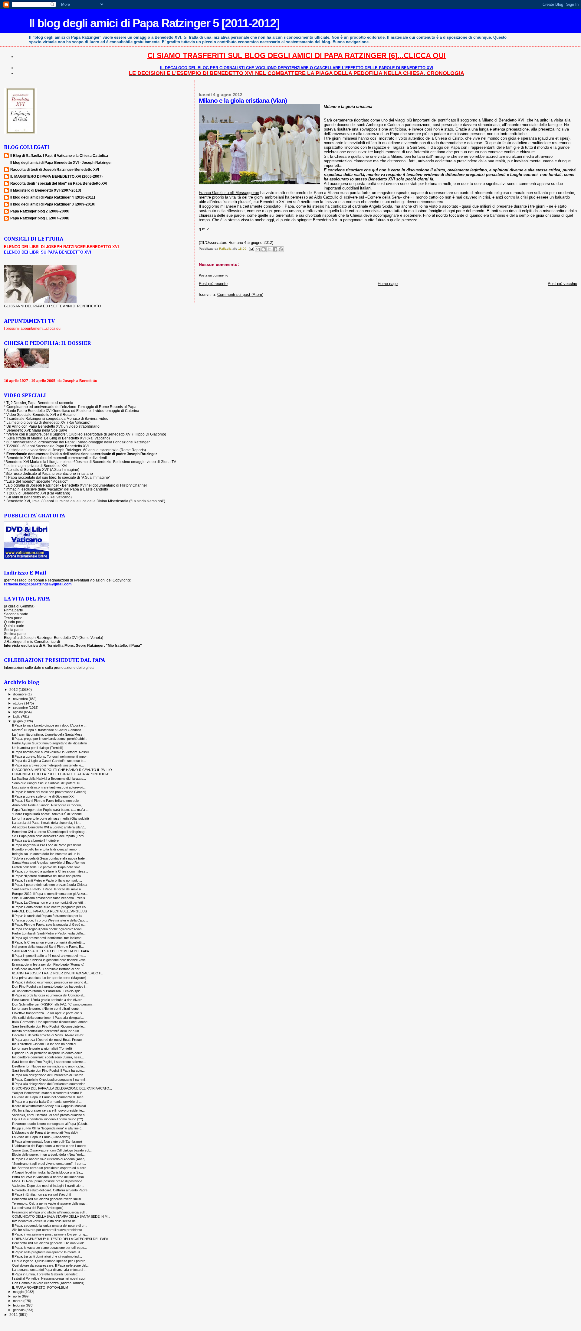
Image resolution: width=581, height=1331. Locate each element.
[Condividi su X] (269, 249)
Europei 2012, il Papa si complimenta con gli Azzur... (50, 893)
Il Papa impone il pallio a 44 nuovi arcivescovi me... (49, 955)
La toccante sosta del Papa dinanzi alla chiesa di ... (49, 1269)
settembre (21, 707)
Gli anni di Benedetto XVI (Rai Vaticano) (39, 497)
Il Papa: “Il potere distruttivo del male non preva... (48, 876)
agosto (18, 712)
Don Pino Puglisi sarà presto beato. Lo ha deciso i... (49, 986)
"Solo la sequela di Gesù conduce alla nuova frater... (50, 858)
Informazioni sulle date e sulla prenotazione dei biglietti (49, 667)
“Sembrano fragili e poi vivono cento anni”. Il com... (49, 1163)
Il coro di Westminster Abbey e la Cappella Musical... (50, 1106)
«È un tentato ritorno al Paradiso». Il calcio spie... (47, 991)
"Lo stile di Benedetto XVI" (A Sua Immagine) (42, 469)
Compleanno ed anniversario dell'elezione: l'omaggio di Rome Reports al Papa (71, 407)
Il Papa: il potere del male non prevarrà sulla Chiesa (49, 884)
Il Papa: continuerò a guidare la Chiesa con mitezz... (50, 871)
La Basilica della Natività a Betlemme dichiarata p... (49, 778)
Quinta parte (14, 626)
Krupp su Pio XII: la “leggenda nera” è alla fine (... (48, 1128)
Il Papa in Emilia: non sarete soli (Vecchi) (41, 1194)
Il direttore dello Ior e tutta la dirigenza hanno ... (46, 849)
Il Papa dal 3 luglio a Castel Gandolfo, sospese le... (49, 761)
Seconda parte (16, 614)
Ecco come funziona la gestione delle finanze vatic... (50, 960)
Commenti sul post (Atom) (240, 294)
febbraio (19, 1305)
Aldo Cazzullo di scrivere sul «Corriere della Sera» (358, 197)
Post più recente (213, 283)
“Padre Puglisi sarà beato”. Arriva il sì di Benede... (48, 814)
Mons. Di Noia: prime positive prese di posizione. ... (49, 1181)
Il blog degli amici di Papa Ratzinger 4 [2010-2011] (52, 197)
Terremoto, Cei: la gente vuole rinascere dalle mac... (50, 1203)
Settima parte (15, 634)
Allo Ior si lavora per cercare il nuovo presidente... (48, 1110)
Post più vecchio (562, 283)
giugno (18, 721)
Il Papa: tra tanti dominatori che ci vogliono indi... (47, 1256)
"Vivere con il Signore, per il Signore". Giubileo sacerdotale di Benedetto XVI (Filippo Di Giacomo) (86, 434)
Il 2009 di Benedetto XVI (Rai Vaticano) (38, 493)
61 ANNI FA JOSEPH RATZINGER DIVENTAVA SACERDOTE (57, 973)
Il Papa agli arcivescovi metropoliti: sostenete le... (48, 765)
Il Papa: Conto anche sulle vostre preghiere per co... (50, 907)
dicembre (20, 694)
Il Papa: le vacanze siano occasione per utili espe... (49, 1247)
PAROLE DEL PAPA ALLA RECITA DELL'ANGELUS (49, 911)
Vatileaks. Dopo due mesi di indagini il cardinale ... (48, 1185)
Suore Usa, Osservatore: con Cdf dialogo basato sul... (52, 1150)
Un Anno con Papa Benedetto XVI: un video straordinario (53, 426)
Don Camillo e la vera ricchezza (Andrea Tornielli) (48, 1283)
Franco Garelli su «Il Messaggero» (229, 192)
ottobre (18, 703)
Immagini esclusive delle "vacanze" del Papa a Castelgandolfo (56, 489)
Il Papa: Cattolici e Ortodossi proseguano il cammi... (49, 1079)
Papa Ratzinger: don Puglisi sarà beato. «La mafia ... (50, 809)
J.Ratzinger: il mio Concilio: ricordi (32, 641)
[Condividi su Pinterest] (281, 249)
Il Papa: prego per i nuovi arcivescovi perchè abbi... (49, 738)
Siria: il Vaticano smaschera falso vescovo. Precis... (50, 898)
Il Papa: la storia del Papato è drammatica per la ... (48, 916)
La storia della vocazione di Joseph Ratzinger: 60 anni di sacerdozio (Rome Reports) (76, 450)
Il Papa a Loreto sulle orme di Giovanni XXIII (44, 796)
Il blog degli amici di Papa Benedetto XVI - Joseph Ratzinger (61, 162)
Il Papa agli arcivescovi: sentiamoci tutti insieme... (48, 938)
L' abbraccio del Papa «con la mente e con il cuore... (50, 1146)
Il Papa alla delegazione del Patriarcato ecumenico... (50, 1084)
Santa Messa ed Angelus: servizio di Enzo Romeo (48, 862)
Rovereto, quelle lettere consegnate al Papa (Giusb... (51, 1123)
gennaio (19, 1310)
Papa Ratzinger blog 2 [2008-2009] (39, 211)
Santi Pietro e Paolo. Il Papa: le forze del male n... (48, 889)
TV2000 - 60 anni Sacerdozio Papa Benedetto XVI (47, 446)
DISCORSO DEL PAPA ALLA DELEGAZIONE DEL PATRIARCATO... (62, 1088)
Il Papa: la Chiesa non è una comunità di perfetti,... (48, 942)
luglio (17, 716)
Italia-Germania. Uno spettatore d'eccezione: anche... (51, 1022)
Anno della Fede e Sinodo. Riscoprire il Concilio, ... (48, 805)
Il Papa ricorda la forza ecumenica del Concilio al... (49, 995)
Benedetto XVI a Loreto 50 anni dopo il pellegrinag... (49, 832)
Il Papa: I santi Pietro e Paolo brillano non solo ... (47, 880)
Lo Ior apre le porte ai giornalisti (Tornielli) (42, 1048)
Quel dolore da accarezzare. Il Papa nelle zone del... (50, 1265)
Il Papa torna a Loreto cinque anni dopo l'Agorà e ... (49, 725)
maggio (19, 1292)
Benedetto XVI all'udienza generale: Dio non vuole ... (50, 1243)
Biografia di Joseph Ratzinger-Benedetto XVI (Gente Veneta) (53, 638)
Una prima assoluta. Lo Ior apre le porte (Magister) (49, 978)
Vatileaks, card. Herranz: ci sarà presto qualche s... (49, 1115)
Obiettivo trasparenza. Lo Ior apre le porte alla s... (48, 1013)
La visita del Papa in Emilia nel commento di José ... (49, 1097)
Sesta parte (13, 630)
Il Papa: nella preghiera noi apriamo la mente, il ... (47, 1252)
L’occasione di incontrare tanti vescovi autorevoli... (49, 787)
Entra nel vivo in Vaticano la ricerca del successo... (49, 1177)
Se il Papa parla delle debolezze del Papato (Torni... (49, 836)
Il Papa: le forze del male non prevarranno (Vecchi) (49, 792)
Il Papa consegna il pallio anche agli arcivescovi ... (48, 929)
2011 (14, 1314)
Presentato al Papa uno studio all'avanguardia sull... (49, 1212)
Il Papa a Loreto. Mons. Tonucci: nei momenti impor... (50, 756)
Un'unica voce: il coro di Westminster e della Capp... (50, 920)
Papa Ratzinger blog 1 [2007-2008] (39, 218)
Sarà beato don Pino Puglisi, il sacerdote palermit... (49, 1062)
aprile (17, 1296)
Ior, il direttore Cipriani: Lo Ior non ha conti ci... (45, 1044)
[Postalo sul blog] (264, 249)
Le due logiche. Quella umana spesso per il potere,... (50, 1261)
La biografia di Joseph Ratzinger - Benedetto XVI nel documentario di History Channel (76, 485)
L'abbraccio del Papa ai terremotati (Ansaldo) (45, 1132)
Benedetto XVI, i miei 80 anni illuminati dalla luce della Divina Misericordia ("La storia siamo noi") (85, 501)
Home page (388, 283)
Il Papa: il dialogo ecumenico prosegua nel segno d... (50, 982)
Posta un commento (213, 275)
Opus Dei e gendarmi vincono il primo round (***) (47, 1119)
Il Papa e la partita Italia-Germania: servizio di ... (47, 1101)
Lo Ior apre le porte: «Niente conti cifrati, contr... (46, 1008)
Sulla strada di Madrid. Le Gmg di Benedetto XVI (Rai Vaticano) (58, 438)
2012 (14, 689)
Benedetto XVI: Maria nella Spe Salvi (36, 430)
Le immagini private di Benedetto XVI (36, 466)
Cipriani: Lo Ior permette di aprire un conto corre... (48, 1053)
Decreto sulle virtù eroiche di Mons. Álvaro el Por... (49, 1035)
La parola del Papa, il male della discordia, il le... (46, 822)
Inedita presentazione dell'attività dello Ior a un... (47, 1031)
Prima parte (13, 610)
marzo (18, 1301)
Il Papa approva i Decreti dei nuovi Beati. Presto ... (48, 1039)
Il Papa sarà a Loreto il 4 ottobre (35, 840)
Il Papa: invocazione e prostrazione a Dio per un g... (50, 1234)
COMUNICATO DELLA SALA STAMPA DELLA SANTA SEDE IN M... (61, 1216)
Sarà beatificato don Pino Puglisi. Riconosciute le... (49, 1026)
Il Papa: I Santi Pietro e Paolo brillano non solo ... (47, 800)
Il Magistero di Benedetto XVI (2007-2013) (45, 190)
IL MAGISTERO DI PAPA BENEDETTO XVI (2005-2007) (56, 176)
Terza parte (13, 618)
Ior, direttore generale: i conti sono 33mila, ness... (48, 1057)
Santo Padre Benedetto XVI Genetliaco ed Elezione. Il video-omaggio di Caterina (72, 411)
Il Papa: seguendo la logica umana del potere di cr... (49, 1225)
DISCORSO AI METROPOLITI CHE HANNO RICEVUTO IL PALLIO (62, 770)
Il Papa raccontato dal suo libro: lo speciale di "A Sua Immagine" (57, 477)
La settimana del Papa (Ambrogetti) (38, 1208)
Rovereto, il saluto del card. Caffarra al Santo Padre (49, 1190)
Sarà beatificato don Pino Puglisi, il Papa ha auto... (48, 1070)
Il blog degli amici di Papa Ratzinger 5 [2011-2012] (154, 23)
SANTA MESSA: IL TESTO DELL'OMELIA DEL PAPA (50, 951)
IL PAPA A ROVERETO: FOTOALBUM (40, 1287)
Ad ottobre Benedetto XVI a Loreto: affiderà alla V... (49, 827)
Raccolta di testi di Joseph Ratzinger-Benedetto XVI (54, 169)
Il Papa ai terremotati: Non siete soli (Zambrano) (47, 1141)
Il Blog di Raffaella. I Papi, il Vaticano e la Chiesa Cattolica (59, 155)
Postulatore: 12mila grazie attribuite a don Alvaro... (48, 1000)
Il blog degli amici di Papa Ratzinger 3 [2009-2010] (52, 204)
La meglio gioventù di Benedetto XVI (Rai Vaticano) (48, 422)
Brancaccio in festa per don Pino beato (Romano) (48, 964)
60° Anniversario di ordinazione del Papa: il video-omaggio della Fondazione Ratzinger (78, 442)
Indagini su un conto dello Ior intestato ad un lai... (47, 854)
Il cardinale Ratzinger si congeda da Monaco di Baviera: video (57, 418)
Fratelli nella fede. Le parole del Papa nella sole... (47, 867)
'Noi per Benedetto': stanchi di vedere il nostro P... (48, 1093)
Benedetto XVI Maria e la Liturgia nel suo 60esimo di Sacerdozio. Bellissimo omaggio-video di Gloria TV (90, 462)
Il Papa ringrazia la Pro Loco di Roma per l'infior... (48, 845)
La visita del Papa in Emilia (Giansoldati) (41, 1137)
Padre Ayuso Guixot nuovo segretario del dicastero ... (51, 743)
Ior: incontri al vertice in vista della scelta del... (45, 1221)
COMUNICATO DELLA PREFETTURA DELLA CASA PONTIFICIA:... (62, 774)
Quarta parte (14, 622)
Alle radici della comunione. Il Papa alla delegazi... (48, 1017)
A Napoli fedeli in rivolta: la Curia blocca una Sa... (47, 1172)
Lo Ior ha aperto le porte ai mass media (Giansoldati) (50, 818)
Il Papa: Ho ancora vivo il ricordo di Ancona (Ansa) (49, 1159)
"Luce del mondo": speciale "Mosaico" (36, 481)
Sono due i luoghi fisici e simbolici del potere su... (47, 783)
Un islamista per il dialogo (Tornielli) (37, 748)
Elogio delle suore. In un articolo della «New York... (49, 1154)
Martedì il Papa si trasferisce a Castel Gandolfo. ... (49, 730)
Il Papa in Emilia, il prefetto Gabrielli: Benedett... (46, 1274)
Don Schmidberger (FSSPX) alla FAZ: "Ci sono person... (53, 1004)
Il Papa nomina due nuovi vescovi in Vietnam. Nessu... (51, 752)
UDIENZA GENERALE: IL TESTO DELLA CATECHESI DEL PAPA (60, 1239)
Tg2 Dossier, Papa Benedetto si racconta (39, 403)
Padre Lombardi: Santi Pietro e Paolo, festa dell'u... (49, 933)
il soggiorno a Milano (475, 120)
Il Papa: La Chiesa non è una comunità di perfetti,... (49, 902)
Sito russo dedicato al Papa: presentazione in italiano (49, 473)
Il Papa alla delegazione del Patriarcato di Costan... (49, 1075)
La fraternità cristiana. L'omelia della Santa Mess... (48, 734)
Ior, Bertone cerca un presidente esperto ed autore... (50, 1168)
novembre (21, 699)
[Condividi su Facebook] (275, 249)
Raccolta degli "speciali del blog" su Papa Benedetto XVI (58, 183)
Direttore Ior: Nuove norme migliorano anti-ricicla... (49, 1066)
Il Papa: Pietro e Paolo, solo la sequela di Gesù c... (49, 924)
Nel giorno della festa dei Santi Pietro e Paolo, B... (48, 946)
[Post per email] (251, 248)
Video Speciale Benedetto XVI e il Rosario (41, 414)
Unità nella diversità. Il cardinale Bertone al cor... (47, 969)
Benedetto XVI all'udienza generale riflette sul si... (48, 1199)
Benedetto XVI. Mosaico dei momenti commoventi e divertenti (56, 458)
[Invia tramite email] (258, 249)
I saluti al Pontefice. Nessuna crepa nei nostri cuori (49, 1278)
